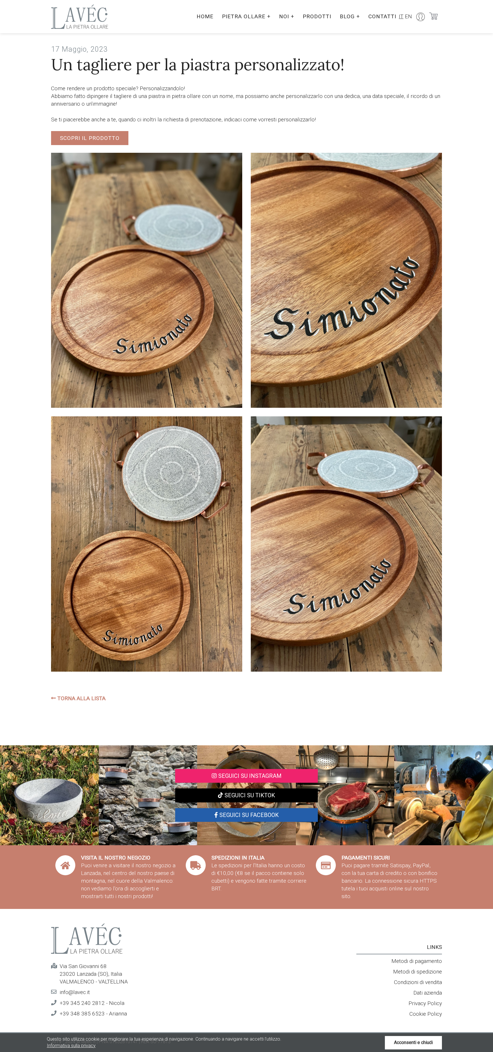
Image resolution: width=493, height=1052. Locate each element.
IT (401, 16)
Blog (350, 16)
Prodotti (317, 16)
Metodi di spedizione (417, 971)
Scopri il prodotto (90, 138)
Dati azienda (427, 992)
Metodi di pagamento (416, 961)
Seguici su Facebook (248, 815)
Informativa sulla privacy (71, 1045)
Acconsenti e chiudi (413, 1042)
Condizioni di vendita (418, 982)
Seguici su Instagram (249, 775)
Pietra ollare (246, 16)
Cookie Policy (425, 1014)
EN (408, 16)
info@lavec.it (75, 992)
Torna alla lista (81, 698)
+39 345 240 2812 (82, 1003)
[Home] (79, 16)
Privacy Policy (425, 1003)
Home (205, 16)
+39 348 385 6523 (82, 1013)
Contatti (382, 16)
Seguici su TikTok (249, 795)
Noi (286, 16)
